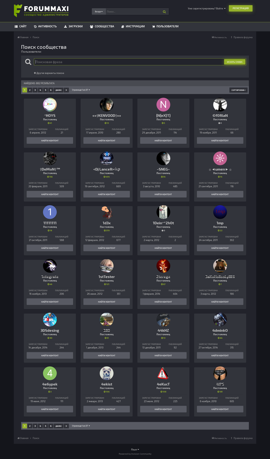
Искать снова (234, 62)
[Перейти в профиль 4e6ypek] (50, 373)
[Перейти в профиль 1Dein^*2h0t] (163, 212)
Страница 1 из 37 (80, 90)
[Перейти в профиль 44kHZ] (163, 319)
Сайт (23, 26)
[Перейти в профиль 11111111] (50, 212)
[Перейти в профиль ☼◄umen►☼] (220, 158)
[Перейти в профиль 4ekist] (107, 373)
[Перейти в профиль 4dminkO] (220, 319)
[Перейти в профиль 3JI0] (107, 319)
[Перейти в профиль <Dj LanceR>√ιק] (107, 158)
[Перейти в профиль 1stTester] (107, 266)
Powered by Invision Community (135, 453)
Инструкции (135, 26)
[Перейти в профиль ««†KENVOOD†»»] (107, 104)
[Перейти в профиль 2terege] (163, 266)
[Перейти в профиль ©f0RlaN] (220, 104)
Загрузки (75, 26)
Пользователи (167, 26)
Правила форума (243, 37)
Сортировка (237, 90)
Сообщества (104, 26)
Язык (134, 449)
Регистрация (241, 8)
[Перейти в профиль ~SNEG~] (163, 158)
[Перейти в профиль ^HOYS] (50, 104)
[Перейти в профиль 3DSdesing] (50, 319)
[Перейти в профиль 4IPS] (220, 373)
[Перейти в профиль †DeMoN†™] (50, 158)
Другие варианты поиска (50, 73)
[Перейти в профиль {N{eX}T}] (163, 104)
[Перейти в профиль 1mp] (220, 212)
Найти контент (50, 140)
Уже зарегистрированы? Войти (206, 8)
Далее (58, 90)
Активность (47, 26)
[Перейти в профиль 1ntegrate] (50, 266)
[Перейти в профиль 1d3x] (107, 212)
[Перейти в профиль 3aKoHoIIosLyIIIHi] (220, 266)
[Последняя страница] (66, 90)
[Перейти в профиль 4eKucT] (163, 373)
